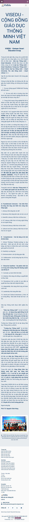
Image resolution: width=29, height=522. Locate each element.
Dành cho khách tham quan (7, 457)
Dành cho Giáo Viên (5, 455)
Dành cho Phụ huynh (6, 452)
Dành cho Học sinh (5, 454)
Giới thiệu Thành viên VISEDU (7, 463)
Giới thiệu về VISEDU (5, 461)
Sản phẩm (3, 484)
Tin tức (2, 475)
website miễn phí (20, 519)
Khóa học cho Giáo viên (6, 487)
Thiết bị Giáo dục (5, 489)
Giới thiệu (3, 460)
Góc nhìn (3, 476)
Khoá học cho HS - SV (6, 485)
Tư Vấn (3, 492)
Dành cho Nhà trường (6, 451)
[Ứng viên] (1, 1)
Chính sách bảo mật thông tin (8, 469)
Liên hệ (3, 499)
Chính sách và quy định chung (8, 468)
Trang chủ (3, 449)
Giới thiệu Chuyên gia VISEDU (7, 464)
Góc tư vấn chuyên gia (6, 478)
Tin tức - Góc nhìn (5, 473)
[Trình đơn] (27, 1)
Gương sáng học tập (5, 479)
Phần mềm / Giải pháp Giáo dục (8, 490)
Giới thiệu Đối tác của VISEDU (7, 466)
